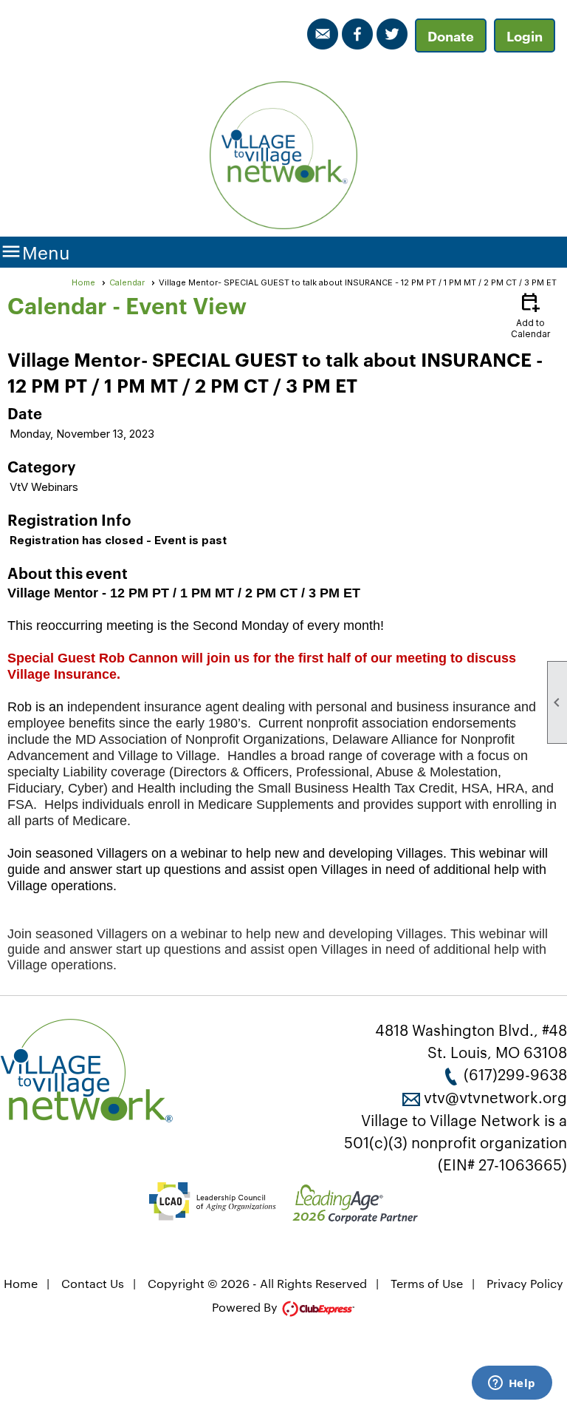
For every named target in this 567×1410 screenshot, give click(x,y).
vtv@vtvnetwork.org (495, 1096)
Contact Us (92, 1283)
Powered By (246, 1307)
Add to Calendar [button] (530, 314)
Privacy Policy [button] (525, 1283)
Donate (450, 35)
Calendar (127, 282)
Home (83, 282)
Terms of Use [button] (427, 1283)
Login (524, 35)
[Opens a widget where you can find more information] (511, 1384)
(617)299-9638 (515, 1073)
